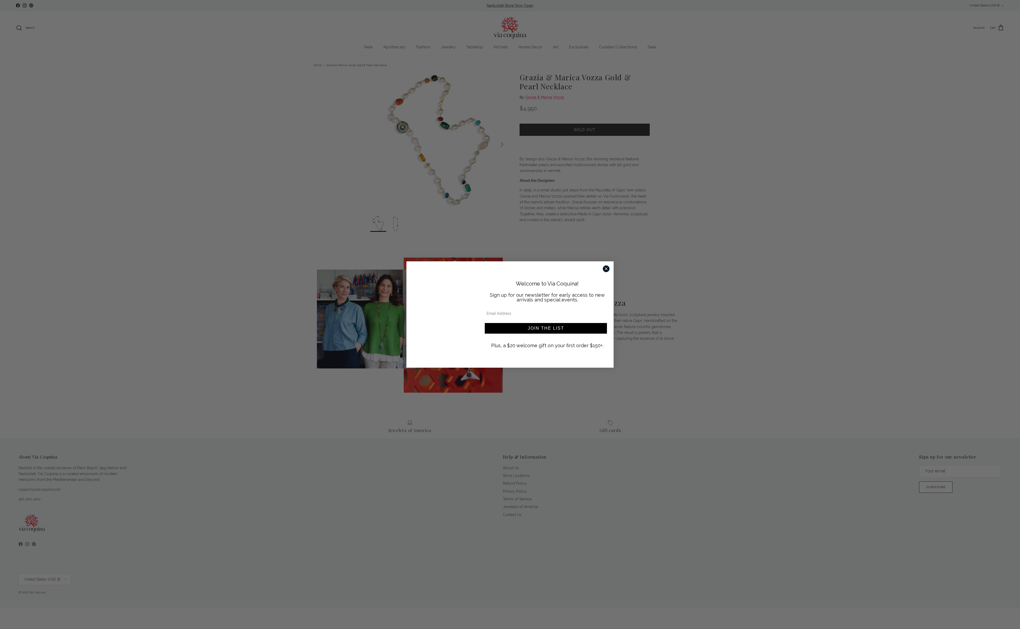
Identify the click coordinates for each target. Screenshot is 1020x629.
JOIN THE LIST (546, 328)
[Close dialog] (606, 269)
